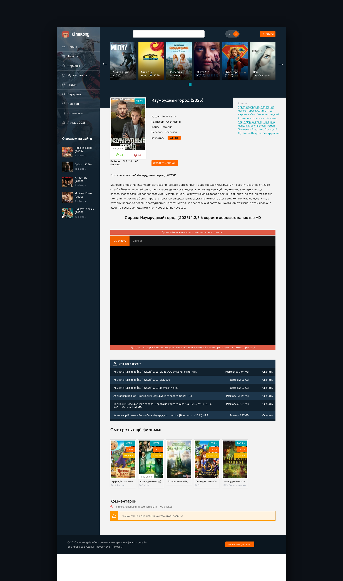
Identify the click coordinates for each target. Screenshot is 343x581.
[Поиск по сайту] (199, 34)
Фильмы (73, 56)
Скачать (267, 371)
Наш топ (73, 104)
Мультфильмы (77, 75)
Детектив (166, 126)
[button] (190, 84)
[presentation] (105, 64)
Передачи (74, 94)
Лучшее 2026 (77, 123)
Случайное (75, 113)
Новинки (73, 47)
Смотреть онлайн (164, 163)
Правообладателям (240, 544)
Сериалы (74, 66)
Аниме (72, 85)
